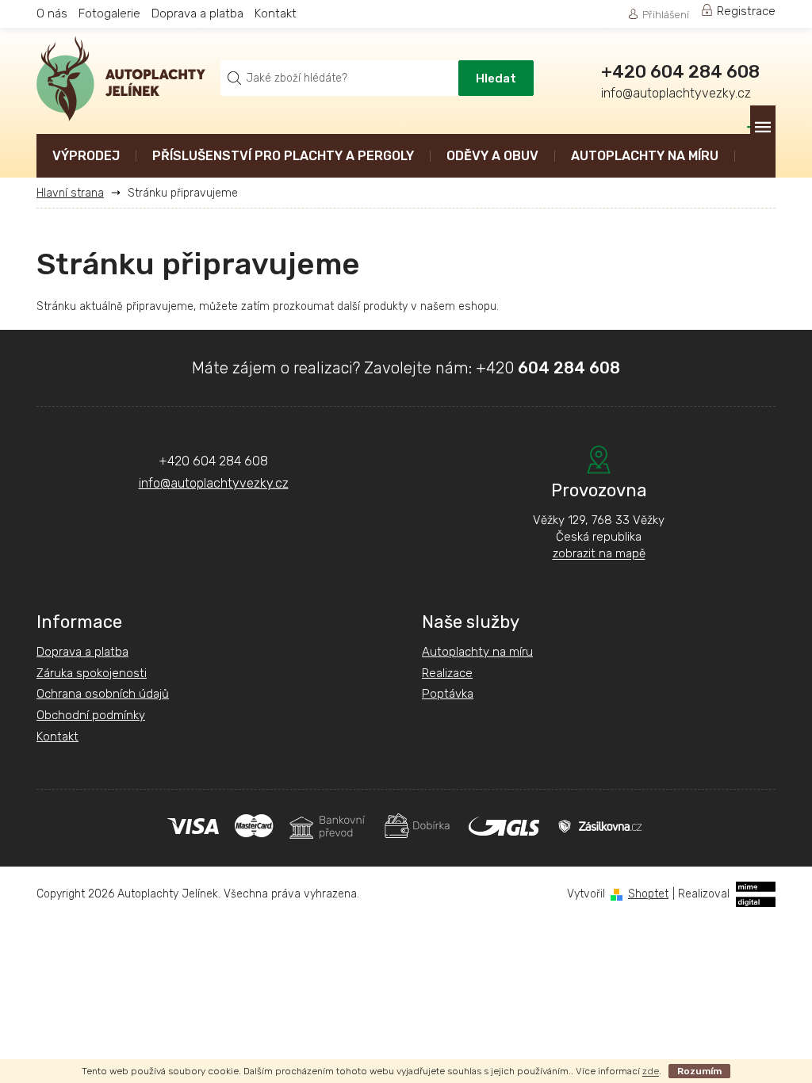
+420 (548, 367)
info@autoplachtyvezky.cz (214, 483)
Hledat (496, 78)
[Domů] (76, 193)
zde (650, 1071)
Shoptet (648, 894)
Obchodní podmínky (90, 715)
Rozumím (699, 1071)
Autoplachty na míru (477, 652)
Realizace (447, 673)
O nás (51, 13)
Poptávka (447, 694)
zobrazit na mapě (599, 553)
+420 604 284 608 (213, 461)
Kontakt (276, 13)
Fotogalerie (109, 13)
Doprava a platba (197, 13)
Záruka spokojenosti (91, 673)
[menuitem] (86, 157)
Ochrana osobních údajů (102, 694)
